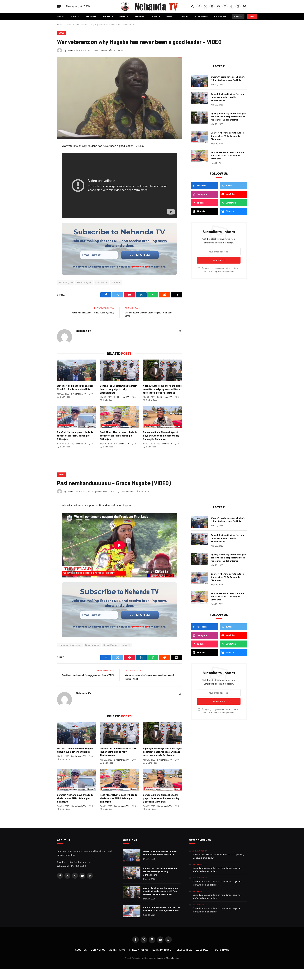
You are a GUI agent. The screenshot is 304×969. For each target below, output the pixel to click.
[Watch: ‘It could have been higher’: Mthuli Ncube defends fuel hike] (76, 370)
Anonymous (198, 851)
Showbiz (91, 16)
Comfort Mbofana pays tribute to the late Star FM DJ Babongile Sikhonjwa (75, 435)
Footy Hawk (221, 950)
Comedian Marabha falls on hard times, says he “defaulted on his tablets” (217, 870)
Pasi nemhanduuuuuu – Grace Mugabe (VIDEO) (93, 312)
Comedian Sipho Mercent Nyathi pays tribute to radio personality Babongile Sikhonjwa (161, 435)
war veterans (101, 282)
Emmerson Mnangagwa (70, 645)
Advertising (117, 950)
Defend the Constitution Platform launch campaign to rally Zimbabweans (118, 389)
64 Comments (101, 50)
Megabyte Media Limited (167, 958)
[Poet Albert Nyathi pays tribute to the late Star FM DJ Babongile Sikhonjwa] (119, 417)
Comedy (74, 16)
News (60, 16)
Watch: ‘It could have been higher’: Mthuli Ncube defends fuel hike (76, 387)
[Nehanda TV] (152, 6)
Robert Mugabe (84, 282)
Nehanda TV (72, 50)
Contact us (98, 950)
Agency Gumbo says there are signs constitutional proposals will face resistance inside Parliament (162, 389)
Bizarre (139, 16)
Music (170, 16)
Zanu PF (116, 282)
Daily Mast (203, 950)
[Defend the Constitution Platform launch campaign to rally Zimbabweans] (119, 370)
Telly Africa (183, 950)
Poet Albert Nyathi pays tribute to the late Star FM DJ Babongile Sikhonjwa (118, 435)
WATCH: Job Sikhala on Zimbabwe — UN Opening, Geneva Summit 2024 (218, 856)
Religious (220, 16)
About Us (81, 950)
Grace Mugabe (66, 282)
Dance (184, 16)
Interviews (201, 16)
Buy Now (252, 17)
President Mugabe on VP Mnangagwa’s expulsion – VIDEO (88, 675)
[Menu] (59, 6)
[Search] (192, 6)
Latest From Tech (238, 17)
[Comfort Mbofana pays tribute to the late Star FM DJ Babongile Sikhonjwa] (76, 417)
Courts (155, 16)
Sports (123, 16)
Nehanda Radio (161, 950)
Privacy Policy (140, 266)
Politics (108, 16)
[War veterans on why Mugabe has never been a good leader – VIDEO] (119, 98)
